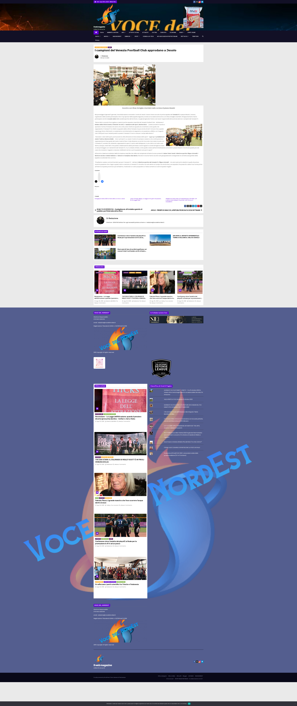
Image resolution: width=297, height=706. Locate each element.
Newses (116, 677)
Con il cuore (164, 272)
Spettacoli (132, 272)
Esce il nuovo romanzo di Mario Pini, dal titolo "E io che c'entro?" (183, 442)
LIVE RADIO (191, 676)
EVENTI (181, 32)
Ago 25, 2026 (100, 301)
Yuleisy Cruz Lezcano (167, 301)
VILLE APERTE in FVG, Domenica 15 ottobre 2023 (178, 399)
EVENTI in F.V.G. (188, 272)
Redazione (105, 56)
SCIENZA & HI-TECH (148, 36)
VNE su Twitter (171, 676)
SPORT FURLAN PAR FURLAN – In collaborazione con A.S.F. (189, 679)
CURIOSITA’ (163, 32)
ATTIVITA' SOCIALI (99, 581)
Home (102, 32)
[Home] (96, 32)
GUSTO (97, 36)
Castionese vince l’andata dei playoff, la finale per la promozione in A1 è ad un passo (131, 237)
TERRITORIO (195, 36)
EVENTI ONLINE (191, 32)
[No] (295, 703)
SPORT (137, 36)
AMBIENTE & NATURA (112, 32)
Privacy (97, 40)
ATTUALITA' (126, 272)
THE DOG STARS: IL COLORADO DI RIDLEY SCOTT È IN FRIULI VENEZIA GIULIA (133, 298)
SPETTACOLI (184, 36)
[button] (202, 36)
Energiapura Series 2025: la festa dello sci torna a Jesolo (110, 198)
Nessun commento (100, 303)
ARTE (123, 32)
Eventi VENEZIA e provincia (101, 47)
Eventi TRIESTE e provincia (109, 581)
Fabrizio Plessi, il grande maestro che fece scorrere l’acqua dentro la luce (162, 298)
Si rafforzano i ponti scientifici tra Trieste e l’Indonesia (117, 584)
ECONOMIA (173, 32)
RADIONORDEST (117, 36)
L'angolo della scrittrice (110, 272)
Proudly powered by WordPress (102, 677)
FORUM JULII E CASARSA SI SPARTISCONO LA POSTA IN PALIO (182, 447)
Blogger (185, 676)
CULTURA (154, 32)
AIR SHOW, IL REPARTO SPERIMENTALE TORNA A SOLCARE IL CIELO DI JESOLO (186, 236)
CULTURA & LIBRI (99, 272)
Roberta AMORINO (110, 301)
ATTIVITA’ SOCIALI (134, 32)
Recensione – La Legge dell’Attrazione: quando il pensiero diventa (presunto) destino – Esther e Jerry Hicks (106, 299)
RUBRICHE (127, 36)
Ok (189, 703)
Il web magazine (99, 27)
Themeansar (122, 677)
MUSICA (106, 36)
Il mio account (169, 679)
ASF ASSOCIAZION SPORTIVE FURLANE (167, 36)
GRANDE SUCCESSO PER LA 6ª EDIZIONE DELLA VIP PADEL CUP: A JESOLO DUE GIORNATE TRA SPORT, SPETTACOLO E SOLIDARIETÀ (181, 200)
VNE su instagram (162, 676)
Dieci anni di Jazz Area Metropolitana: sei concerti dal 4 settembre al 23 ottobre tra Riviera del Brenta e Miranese (132, 251)
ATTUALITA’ (145, 32)
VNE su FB (179, 676)
